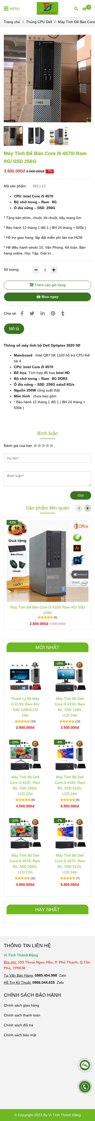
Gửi (81, 495)
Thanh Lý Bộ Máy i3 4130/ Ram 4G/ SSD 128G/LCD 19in (25, 707)
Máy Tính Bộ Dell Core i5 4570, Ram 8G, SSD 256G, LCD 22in (25, 863)
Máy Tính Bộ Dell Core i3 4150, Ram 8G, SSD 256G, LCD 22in (25, 785)
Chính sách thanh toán (22, 1015)
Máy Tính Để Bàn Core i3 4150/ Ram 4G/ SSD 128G (47, 610)
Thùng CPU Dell (39, 22)
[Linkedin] (42, 313)
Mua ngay (50, 297)
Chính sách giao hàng (21, 1005)
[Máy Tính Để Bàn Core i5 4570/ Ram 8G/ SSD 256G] (47, 8)
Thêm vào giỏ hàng (49, 285)
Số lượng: (12, 269)
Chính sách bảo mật (20, 1035)
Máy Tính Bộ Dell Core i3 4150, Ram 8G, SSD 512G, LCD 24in (70, 785)
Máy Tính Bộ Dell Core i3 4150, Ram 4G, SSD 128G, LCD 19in (70, 707)
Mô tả (14, 329)
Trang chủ (12, 22)
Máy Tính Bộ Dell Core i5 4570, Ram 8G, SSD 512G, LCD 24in (70, 863)
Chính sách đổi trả (18, 1025)
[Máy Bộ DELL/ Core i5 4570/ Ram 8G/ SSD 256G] (47, 78)
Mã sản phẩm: (16, 186)
